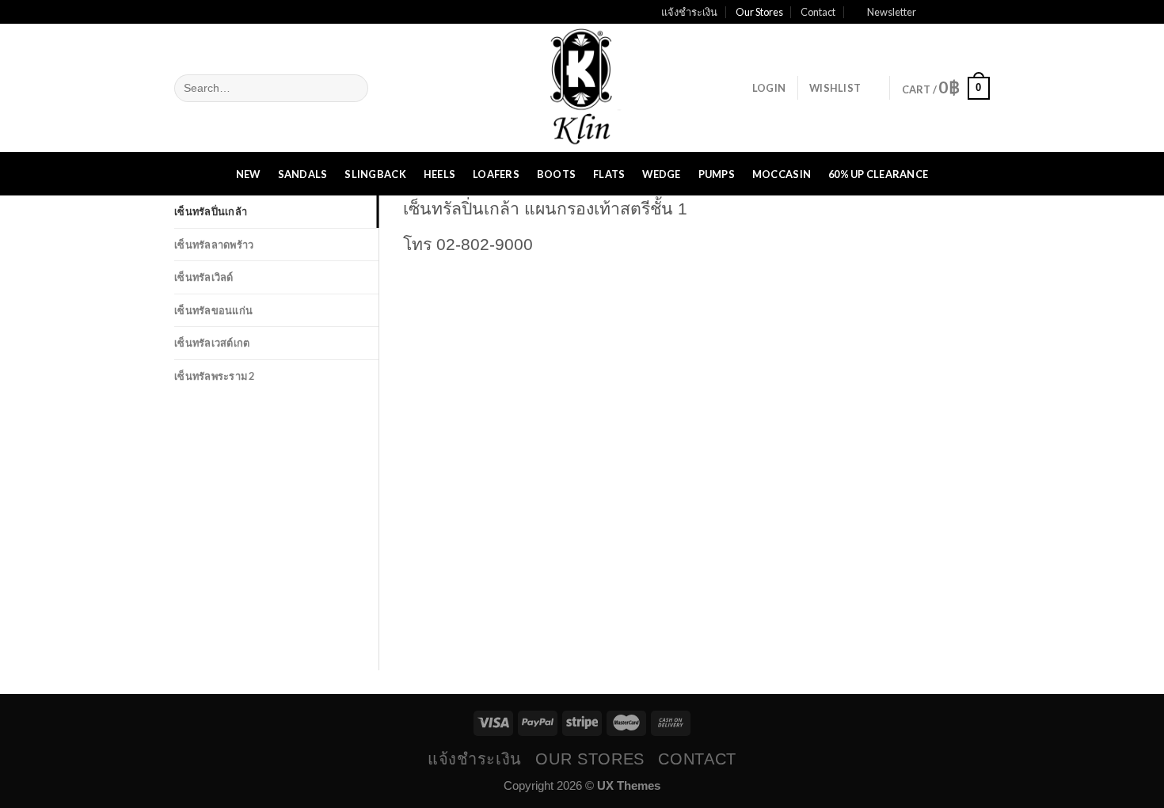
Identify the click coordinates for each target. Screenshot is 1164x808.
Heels (439, 174)
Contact (818, 12)
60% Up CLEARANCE (878, 174)
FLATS (609, 174)
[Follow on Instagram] (950, 11)
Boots (556, 174)
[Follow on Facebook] (933, 11)
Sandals (303, 174)
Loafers (496, 174)
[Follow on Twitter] (965, 11)
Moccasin (781, 174)
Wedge (661, 174)
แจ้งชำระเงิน (689, 12)
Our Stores (759, 12)
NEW (248, 174)
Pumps (716, 174)
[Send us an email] (981, 11)
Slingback (374, 174)
